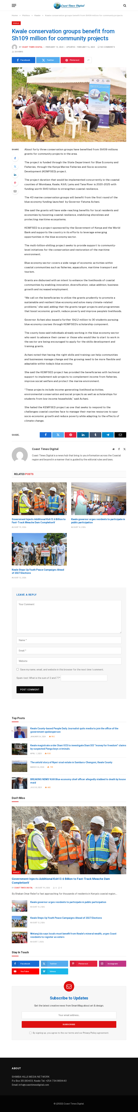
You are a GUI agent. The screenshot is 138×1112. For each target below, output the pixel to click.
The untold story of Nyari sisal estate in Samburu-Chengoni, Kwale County (71, 762)
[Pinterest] (15, 183)
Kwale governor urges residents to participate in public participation (98, 521)
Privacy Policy (90, 1033)
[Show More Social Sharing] (88, 60)
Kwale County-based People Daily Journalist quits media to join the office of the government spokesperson (74, 730)
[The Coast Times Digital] (69, 5)
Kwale (16, 23)
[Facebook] (15, 158)
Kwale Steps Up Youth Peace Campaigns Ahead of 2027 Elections (38, 571)
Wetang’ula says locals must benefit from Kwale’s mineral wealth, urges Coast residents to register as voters (73, 935)
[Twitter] (15, 166)
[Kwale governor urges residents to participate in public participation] (98, 498)
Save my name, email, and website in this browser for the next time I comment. (62, 669)
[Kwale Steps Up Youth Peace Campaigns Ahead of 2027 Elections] (39, 549)
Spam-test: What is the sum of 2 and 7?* (38, 678)
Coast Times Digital (32, 47)
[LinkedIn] (15, 174)
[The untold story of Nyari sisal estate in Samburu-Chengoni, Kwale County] (19, 766)
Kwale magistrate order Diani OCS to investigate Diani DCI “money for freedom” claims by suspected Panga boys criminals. (78, 747)
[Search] (124, 5)
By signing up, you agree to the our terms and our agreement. (70, 1033)
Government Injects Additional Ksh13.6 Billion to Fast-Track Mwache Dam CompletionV (39, 521)
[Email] (15, 191)
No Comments (107, 47)
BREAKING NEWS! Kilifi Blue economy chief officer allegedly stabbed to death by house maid (78, 781)
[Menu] (14, 5)
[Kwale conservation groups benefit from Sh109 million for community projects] (69, 104)
